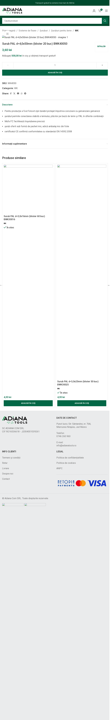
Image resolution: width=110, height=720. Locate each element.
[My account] (94, 11)
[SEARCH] (105, 21)
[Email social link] (18, 93)
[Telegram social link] (25, 93)
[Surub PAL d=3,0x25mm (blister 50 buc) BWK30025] (81, 272)
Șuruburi (44, 30)
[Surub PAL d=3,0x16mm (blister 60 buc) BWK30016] (28, 189)
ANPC (59, 468)
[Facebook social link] (10, 93)
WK (76, 30)
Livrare (5, 468)
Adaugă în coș (55, 72)
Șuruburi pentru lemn (61, 30)
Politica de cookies (66, 463)
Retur (4, 463)
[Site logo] (12, 10)
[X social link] (14, 93)
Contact (6, 479)
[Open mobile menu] (106, 11)
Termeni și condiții (11, 457)
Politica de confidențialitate (70, 457)
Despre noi (7, 473)
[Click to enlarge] (7, 34)
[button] (28, 403)
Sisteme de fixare (27, 30)
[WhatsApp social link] (21, 93)
